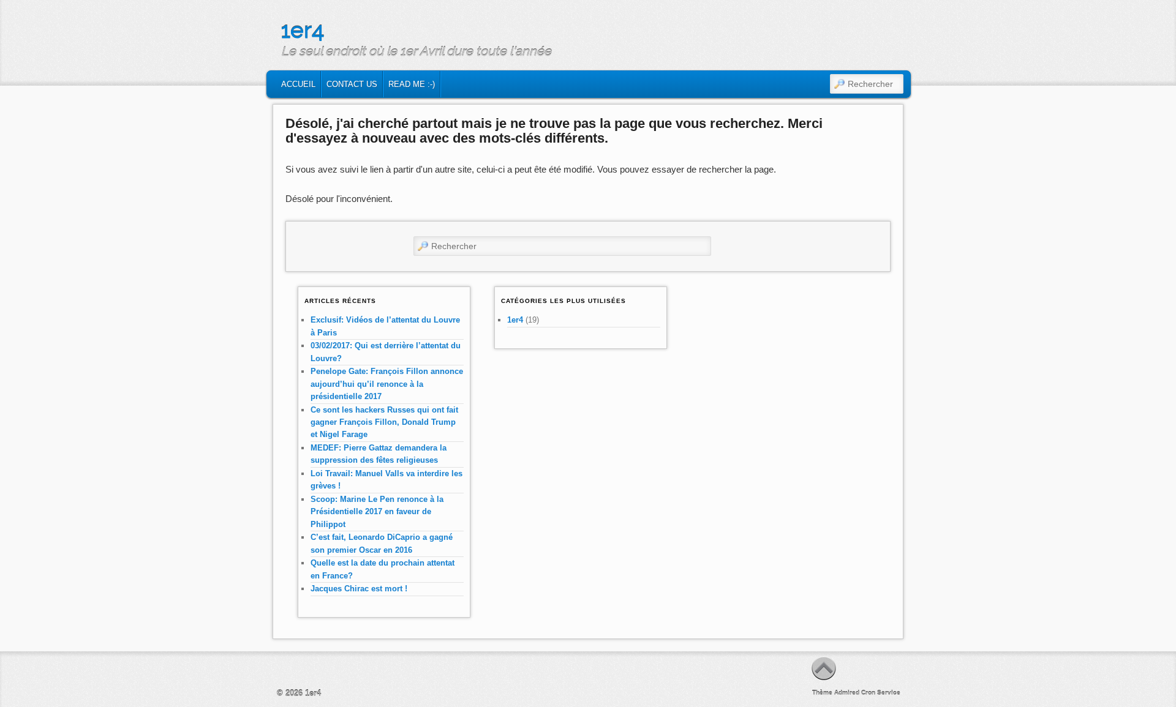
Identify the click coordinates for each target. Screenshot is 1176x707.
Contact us (351, 84)
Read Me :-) (411, 84)
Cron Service (880, 692)
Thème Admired (835, 692)
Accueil (298, 84)
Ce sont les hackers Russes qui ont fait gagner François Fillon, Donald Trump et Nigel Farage (384, 422)
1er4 (302, 30)
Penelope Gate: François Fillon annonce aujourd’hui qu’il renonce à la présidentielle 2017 (387, 384)
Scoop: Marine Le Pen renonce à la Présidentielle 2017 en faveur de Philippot (377, 512)
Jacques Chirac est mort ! (359, 588)
